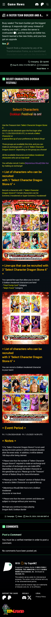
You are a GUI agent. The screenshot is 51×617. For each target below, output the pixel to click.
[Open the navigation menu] (3, 4)
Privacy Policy (41, 597)
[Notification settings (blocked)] (47, 4)
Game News (16, 4)
